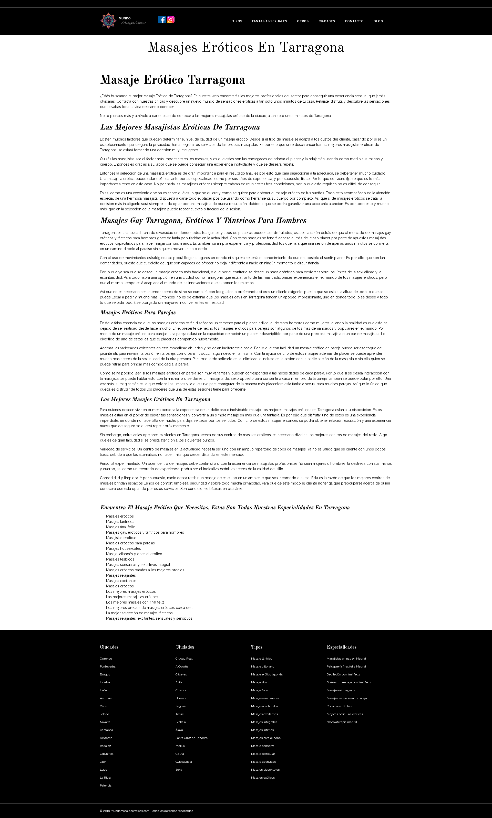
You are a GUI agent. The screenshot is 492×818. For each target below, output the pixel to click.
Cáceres (181, 674)
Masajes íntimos (262, 730)
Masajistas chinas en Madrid (346, 658)
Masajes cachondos (264, 706)
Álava (179, 730)
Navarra (105, 722)
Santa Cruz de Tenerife (192, 738)
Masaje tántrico (261, 658)
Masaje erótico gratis (341, 690)
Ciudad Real (184, 658)
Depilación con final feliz (343, 674)
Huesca (181, 698)
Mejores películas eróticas (345, 714)
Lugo (103, 769)
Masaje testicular (263, 754)
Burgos (105, 674)
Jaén (103, 761)
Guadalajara (184, 761)
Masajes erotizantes (265, 698)
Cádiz (104, 706)
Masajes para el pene (266, 738)
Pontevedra (108, 666)
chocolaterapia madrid (342, 722)
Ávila (179, 682)
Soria (179, 769)
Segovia (181, 706)
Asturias (105, 698)
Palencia (105, 785)
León (103, 690)
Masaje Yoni (259, 682)
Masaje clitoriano (262, 666)
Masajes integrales (264, 722)
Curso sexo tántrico (340, 706)
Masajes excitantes (264, 714)
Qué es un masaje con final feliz (349, 682)
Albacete (106, 738)
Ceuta (180, 754)
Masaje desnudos (263, 761)
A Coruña (182, 666)
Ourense (106, 658)
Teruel (180, 714)
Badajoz (105, 746)
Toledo (104, 714)
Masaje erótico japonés (267, 674)
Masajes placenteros (265, 769)
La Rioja (105, 777)
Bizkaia (181, 722)
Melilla (180, 746)
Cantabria (106, 730)
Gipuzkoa (107, 754)
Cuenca (181, 690)
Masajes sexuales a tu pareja (347, 698)
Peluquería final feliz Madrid (346, 666)
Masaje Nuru (260, 690)
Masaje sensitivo (262, 746)
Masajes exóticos (263, 777)
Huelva (105, 682)
